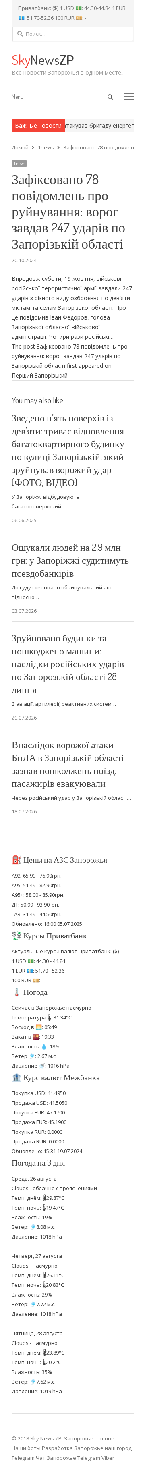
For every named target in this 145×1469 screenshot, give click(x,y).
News (43, 59)
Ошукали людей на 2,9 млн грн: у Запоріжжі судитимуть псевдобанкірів (70, 560)
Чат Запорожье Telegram (68, 1457)
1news (19, 163)
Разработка (58, 1448)
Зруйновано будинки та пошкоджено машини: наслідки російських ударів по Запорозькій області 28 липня (68, 663)
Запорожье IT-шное (89, 1438)
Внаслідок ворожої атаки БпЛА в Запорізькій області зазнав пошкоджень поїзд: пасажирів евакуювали (68, 763)
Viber (108, 1457)
